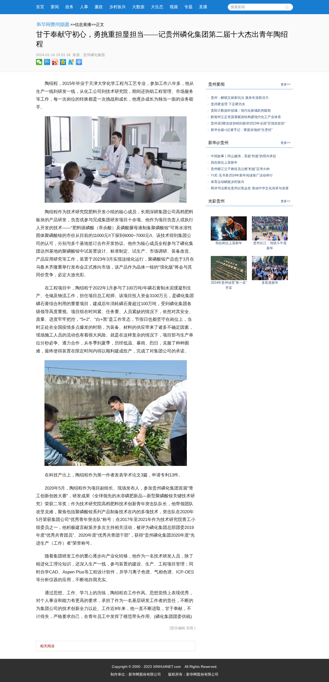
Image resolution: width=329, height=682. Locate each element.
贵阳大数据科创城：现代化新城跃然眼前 (241, 110)
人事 (84, 7)
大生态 (157, 7)
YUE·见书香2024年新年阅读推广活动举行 (242, 175)
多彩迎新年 (270, 283)
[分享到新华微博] (71, 62)
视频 (174, 7)
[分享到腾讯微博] (47, 62)
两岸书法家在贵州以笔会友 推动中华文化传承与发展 (250, 188)
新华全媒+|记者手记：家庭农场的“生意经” (241, 130)
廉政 (99, 7)
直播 (203, 7)
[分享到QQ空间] (63, 62)
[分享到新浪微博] (55, 62)
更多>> (285, 84)
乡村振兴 (117, 7)
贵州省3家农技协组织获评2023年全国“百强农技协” (248, 123)
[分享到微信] (39, 62)
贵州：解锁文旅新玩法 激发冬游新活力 (240, 98)
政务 (69, 7)
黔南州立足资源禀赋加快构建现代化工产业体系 (246, 117)
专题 (188, 7)
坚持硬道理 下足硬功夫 (228, 104)
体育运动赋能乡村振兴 (227, 182)
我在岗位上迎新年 (224, 162)
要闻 (55, 7)
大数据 (138, 7)
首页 (40, 7)
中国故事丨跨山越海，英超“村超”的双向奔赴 (243, 156)
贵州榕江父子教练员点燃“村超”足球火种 (240, 169)
